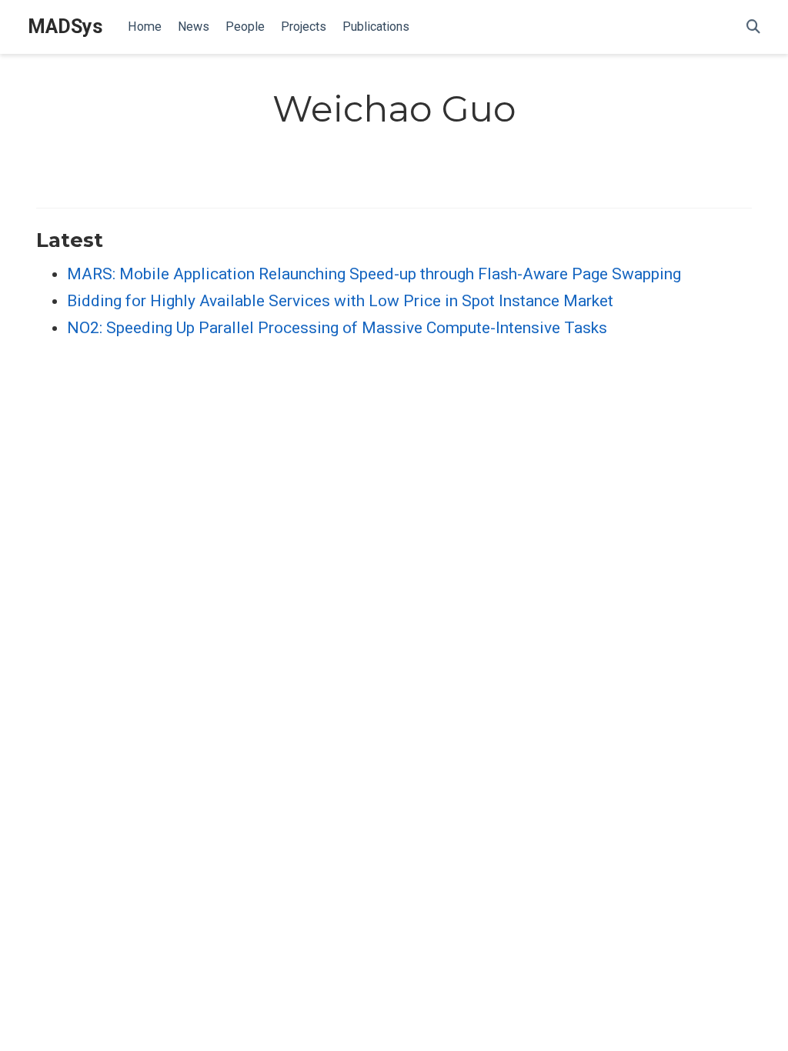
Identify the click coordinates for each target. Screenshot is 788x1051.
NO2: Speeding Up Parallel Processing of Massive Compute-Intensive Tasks (337, 328)
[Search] (753, 27)
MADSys (65, 26)
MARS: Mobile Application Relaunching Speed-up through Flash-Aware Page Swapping (374, 274)
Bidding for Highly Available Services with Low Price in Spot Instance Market (340, 301)
